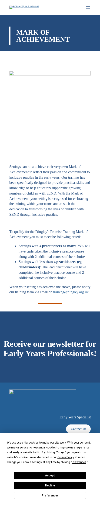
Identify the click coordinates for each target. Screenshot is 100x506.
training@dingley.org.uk (71, 292)
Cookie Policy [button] (65, 457)
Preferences (50, 495)
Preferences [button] (79, 462)
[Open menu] (88, 7)
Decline (50, 485)
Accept (50, 475)
